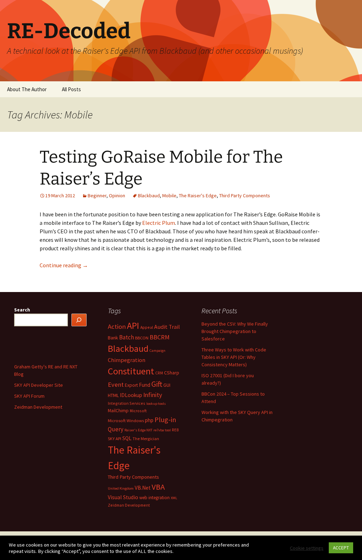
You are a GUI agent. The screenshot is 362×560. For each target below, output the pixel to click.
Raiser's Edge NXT (138, 430)
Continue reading (64, 265)
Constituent (131, 371)
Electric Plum (158, 222)
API (133, 325)
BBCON (141, 337)
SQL (127, 438)
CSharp (171, 372)
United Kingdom (121, 488)
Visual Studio (123, 497)
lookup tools (156, 403)
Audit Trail (167, 327)
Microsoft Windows (126, 420)
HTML (113, 395)
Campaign (157, 350)
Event (116, 384)
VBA (158, 487)
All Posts (71, 89)
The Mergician (146, 438)
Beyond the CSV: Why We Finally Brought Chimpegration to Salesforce (235, 331)
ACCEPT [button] (341, 548)
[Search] (79, 320)
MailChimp (118, 411)
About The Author (27, 89)
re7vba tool (162, 430)
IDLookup (131, 395)
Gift (156, 384)
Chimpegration (126, 359)
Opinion (117, 195)
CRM (159, 372)
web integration (154, 498)
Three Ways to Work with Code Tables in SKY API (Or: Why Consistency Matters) (234, 357)
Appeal (146, 327)
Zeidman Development (129, 505)
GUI (166, 385)
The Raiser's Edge (198, 195)
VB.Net (143, 487)
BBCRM (160, 337)
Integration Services (126, 403)
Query (115, 429)
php (149, 420)
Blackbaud (149, 195)
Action (117, 326)
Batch (126, 337)
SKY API (114, 438)
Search (22, 310)
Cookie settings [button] (306, 548)
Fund (144, 384)
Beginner (97, 195)
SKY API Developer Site (38, 385)
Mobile (169, 195)
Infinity (152, 395)
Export (131, 385)
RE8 (175, 429)
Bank (113, 337)
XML (174, 498)
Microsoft (138, 410)
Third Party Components (244, 195)
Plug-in (165, 419)
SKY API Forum (29, 396)
